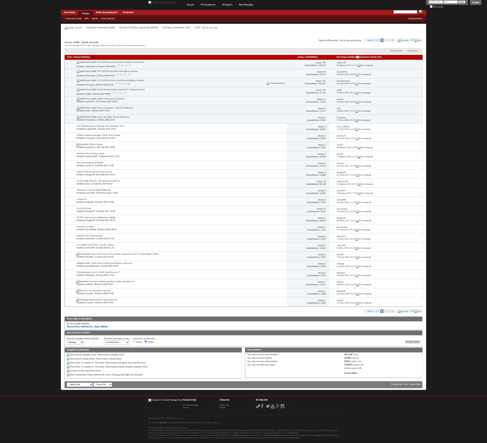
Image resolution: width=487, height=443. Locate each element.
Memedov (90, 66)
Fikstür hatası (95, 144)
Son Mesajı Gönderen (346, 57)
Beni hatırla (437, 7)
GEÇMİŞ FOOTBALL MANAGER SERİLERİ (138, 27)
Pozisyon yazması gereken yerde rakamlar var (111, 281)
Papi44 (340, 300)
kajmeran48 (91, 156)
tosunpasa (90, 120)
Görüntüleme (312, 57)
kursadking (91, 229)
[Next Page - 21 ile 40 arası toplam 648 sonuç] (403, 40)
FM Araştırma (208, 4)
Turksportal (396, 384)
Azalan (150, 342)
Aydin (88, 94)
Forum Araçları (396, 51)
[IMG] (347, 361)
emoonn (90, 165)
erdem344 (341, 63)
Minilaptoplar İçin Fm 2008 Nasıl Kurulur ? (98, 272)
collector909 (342, 181)
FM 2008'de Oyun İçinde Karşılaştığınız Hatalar (120, 80)
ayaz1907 (90, 102)
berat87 (89, 257)
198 (324, 63)
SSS (86, 18)
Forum (190, 4)
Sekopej (340, 264)
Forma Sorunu (84, 208)
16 (324, 181)
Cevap (300, 57)
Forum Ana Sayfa (74, 18)
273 (324, 81)
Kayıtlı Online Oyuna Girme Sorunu (94, 172)
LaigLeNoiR (91, 129)
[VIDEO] (348, 365)
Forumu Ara (413, 51)
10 (128, 84)
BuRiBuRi (341, 291)
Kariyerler (128, 12)
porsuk (340, 154)
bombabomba (343, 81)
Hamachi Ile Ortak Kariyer (90, 236)
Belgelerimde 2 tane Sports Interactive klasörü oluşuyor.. (105, 263)
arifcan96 (90, 248)
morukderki (342, 72)
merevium (90, 138)
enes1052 (90, 239)
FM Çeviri (227, 4)
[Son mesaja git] (365, 65)
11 (393, 40)
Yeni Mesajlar (246, 4)
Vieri (88, 111)
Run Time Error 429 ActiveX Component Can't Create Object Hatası (125, 254)
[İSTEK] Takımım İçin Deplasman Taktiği (96, 217)
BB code (348, 354)
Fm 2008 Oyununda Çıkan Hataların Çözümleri (120, 62)
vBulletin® (163, 423)
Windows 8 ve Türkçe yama (90, 153)
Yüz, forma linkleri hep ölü (97, 290)
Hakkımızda (224, 405)
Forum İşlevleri (108, 18)
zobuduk (90, 202)
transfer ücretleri (85, 226)
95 (324, 72)
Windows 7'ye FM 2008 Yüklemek (94, 190)
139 (324, 90)
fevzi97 (340, 145)
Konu (69, 57)
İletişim (223, 408)
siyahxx (340, 99)
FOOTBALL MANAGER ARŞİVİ (100, 27)
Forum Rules (350, 373)
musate (89, 293)
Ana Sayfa (69, 12)
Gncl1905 (90, 193)
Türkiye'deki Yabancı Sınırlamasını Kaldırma (98, 181)
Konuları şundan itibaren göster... (83, 338)
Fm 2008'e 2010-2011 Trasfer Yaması (95, 245)
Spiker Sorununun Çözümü (110, 98)
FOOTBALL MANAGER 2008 (176, 27)
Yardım (475, 2)
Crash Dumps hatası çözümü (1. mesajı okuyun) (121, 89)
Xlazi (88, 184)
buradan (318, 435)
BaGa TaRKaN (343, 127)
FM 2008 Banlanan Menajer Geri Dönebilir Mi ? (100, 126)
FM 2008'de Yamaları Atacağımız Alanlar (117, 71)
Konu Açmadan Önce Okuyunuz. (113, 117)
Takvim (94, 18)
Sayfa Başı (415, 384)
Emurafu (90, 85)
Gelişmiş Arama (415, 18)
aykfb (339, 90)
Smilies (348, 358)
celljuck (89, 284)
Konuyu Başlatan (82, 57)
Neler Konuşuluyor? (107, 12)
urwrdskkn (341, 200)
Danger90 (90, 175)
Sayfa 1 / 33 (373, 40)
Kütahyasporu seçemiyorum (103, 300)
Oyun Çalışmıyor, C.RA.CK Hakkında (115, 108)
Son (413, 40)
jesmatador (342, 209)
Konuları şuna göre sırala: (116, 338)
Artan (139, 342)
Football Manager (190, 405)
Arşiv (406, 384)
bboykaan (90, 275)
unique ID (82, 199)
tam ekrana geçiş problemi (90, 162)
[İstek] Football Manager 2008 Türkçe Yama (98, 135)
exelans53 (90, 147)
